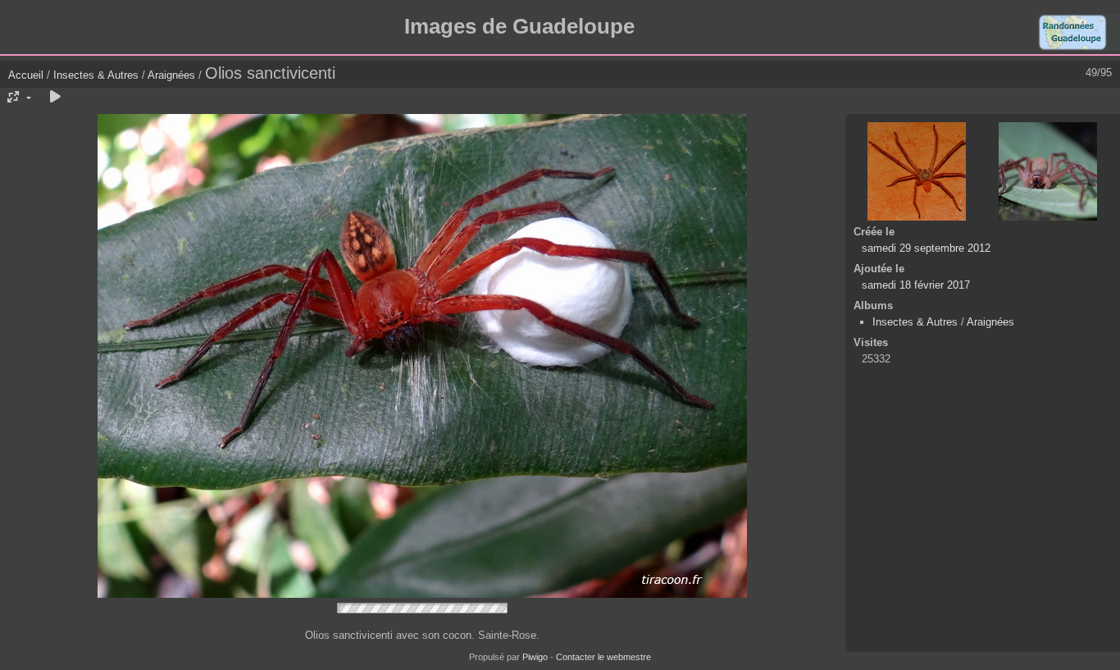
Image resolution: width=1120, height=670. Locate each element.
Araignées (171, 75)
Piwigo (535, 657)
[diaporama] (55, 97)
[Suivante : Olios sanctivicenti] (1048, 171)
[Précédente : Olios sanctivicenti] (916, 171)
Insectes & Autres (97, 75)
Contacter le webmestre (603, 657)
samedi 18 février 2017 (916, 285)
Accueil (25, 75)
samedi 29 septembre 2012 (926, 248)
